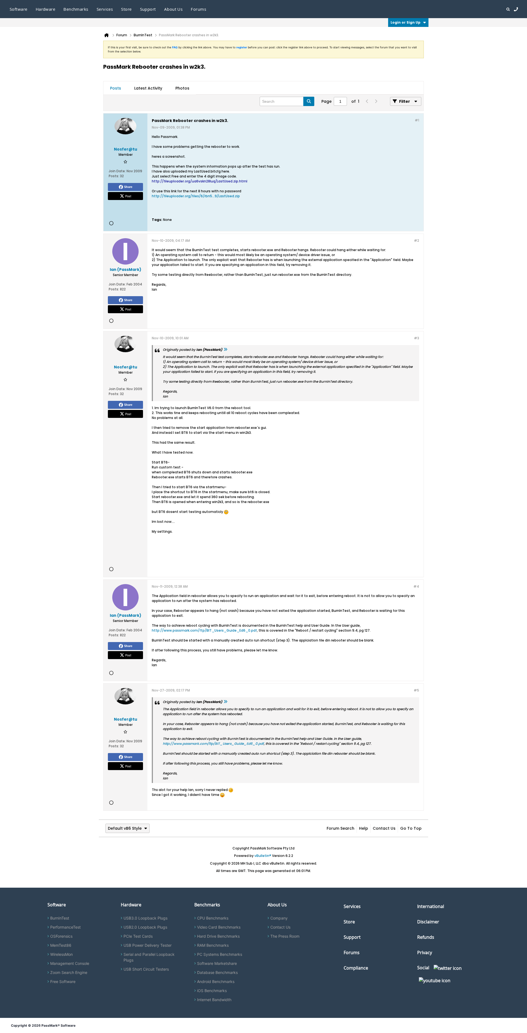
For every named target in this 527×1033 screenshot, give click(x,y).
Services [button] (105, 9)
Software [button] (18, 9)
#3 (416, 338)
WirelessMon (61, 954)
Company (279, 918)
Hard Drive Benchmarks (218, 936)
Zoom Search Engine (68, 972)
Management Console (69, 963)
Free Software (62, 981)
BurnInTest (59, 918)
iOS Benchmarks (212, 990)
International (430, 906)
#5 (416, 690)
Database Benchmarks (217, 972)
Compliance (356, 968)
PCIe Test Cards (138, 936)
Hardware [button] (45, 9)
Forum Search (340, 828)
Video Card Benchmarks (218, 927)
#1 (417, 120)
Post (128, 196)
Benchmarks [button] (75, 9)
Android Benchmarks (215, 981)
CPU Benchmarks (212, 918)
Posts (115, 88)
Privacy (424, 952)
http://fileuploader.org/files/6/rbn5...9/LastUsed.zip (196, 196)
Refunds (425, 937)
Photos (182, 88)
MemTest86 (60, 945)
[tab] (115, 88)
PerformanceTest (65, 927)
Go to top (411, 828)
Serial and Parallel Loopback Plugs (149, 957)
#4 (416, 586)
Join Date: (117, 171)
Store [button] (126, 9)
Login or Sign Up (406, 22)
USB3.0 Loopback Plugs (145, 918)
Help (363, 828)
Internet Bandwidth (214, 999)
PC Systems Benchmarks (219, 954)
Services (352, 906)
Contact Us (384, 828)
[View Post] (225, 349)
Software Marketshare (217, 963)
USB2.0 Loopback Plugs (145, 927)
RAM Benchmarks (213, 945)
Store (349, 922)
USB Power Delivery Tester (148, 945)
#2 (416, 240)
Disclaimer (428, 922)
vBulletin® (262, 855)
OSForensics (61, 936)
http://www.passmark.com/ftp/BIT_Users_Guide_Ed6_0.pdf (204, 630)
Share (128, 186)
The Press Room (284, 936)
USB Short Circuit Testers (146, 969)
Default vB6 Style (125, 828)
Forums (198, 9)
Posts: (114, 176)
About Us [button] (173, 9)
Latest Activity (148, 88)
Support (148, 9)
